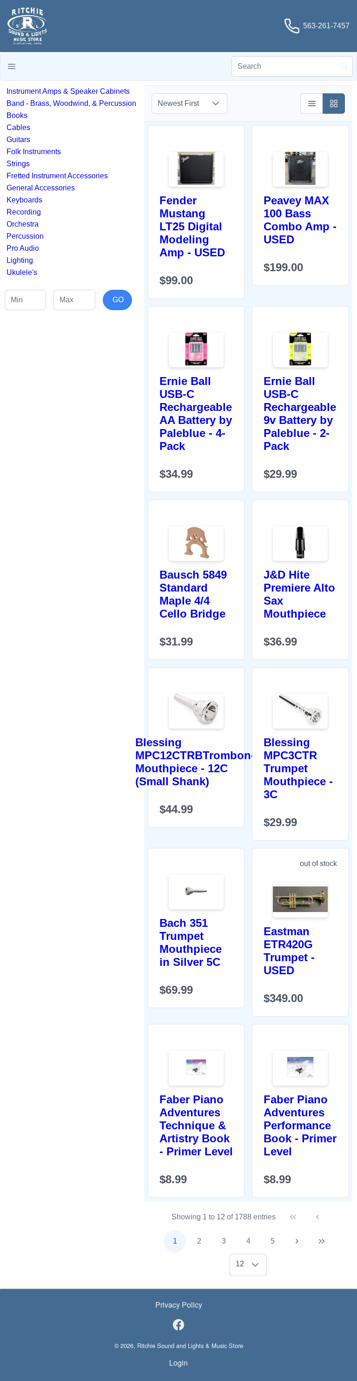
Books (17, 115)
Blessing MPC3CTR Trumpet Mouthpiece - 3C (298, 768)
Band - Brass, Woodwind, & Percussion (71, 103)
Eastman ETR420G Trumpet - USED (289, 951)
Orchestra (23, 224)
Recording (24, 212)
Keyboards (24, 200)
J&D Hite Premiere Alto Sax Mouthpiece (299, 594)
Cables (18, 127)
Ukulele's (22, 272)
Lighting (20, 260)
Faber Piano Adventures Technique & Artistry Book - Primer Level (196, 1125)
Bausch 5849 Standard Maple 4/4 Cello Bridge (193, 594)
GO (118, 300)
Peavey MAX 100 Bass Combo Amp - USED (300, 220)
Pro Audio (23, 248)
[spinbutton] (25, 300)
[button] (11, 66)
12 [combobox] (240, 1264)
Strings (18, 164)
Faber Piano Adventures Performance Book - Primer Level (300, 1125)
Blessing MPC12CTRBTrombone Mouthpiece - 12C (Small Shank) (196, 762)
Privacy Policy (178, 1304)
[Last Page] (322, 1241)
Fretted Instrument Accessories (57, 176)
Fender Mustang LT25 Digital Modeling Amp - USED (192, 226)
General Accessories (41, 188)
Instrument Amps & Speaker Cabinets (68, 91)
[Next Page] (297, 1241)
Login (178, 1362)
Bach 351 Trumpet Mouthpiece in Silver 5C (190, 942)
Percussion (25, 236)
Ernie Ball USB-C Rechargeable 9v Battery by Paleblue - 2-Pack (300, 413)
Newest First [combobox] (178, 103)
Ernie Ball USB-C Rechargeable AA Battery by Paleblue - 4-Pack (195, 413)
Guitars (18, 139)
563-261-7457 (326, 26)
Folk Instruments (34, 152)
